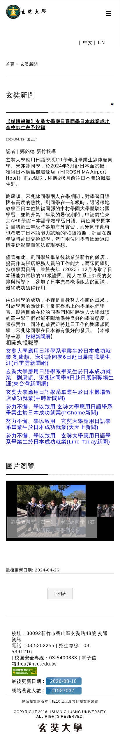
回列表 (60, 593)
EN (101, 42)
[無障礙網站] (24, 674)
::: (2, 613)
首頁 (10, 64)
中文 (88, 42)
